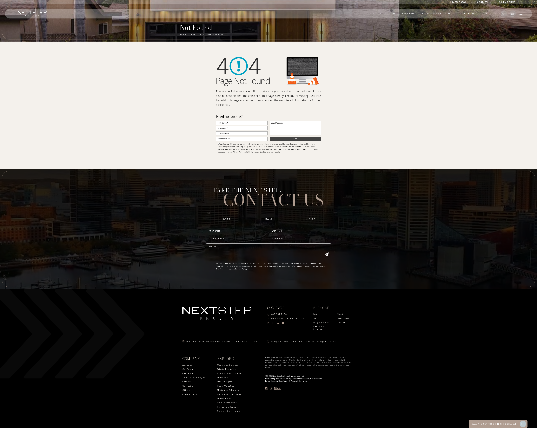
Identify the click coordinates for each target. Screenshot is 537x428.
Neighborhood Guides (229, 394)
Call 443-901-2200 (483, 424)
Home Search (469, 13)
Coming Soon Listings (229, 373)
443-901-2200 (284, 149)
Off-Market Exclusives (437, 13)
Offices (186, 390)
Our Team (187, 369)
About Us (187, 365)
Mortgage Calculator (228, 390)
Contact (341, 322)
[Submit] (327, 254)
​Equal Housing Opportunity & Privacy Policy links (286, 381)
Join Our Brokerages (193, 377)
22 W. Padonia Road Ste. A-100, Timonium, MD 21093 (228, 341)
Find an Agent (224, 382)
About (488, 13)
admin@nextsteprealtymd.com (287, 318)
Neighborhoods (403, 13)
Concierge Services (227, 365)
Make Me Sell (224, 377)
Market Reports (225, 398)
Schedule (511, 424)
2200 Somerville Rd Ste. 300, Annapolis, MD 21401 (311, 341)
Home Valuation (226, 386)
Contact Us (188, 386)
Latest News (343, 318)
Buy (372, 13)
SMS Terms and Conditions (257, 152)
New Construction (227, 403)
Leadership (188, 373)
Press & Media (189, 394)
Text (500, 424)
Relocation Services (228, 407)
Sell (383, 13)
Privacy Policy (238, 152)
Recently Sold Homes (229, 411)
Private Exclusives (226, 369)
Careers (186, 382)
